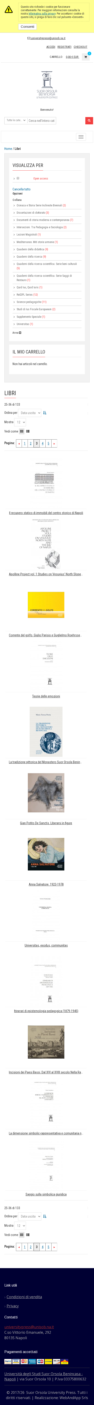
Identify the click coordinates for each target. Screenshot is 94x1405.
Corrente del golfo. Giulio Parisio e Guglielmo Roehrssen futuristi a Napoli (48, 635)
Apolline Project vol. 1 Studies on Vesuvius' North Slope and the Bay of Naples (48, 574)
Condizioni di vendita (24, 1296)
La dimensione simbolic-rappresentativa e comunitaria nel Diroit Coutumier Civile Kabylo (48, 1133)
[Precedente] (19, 443)
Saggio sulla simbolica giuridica (46, 1194)
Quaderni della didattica (30, 249)
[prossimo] (54, 443)
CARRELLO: (56, 57)
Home (8, 149)
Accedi (50, 47)
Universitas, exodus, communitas (46, 945)
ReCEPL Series (25, 294)
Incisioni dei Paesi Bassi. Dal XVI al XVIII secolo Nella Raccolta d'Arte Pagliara (48, 1072)
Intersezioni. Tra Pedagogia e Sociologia (40, 227)
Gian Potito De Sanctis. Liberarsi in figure (46, 823)
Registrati (64, 47)
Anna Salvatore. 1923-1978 (46, 884)
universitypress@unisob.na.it (47, 38)
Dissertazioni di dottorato (31, 212)
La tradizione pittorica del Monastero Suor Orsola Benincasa (47, 762)
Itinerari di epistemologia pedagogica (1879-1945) (46, 1011)
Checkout (80, 47)
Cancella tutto (22, 189)
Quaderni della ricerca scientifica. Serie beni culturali (47, 264)
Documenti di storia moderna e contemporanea (43, 220)
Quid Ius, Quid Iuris (28, 287)
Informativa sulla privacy (42, 13)
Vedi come (11, 431)
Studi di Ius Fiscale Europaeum (34, 309)
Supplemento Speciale (29, 316)
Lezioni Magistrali (27, 234)
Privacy (13, 1305)
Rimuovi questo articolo (18, 178)
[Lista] (28, 431)
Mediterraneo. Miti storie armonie (35, 242)
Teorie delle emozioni (46, 696)
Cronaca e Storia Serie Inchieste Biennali (39, 205)
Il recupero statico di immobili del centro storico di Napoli (46, 513)
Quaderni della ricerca (29, 256)
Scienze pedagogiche (29, 302)
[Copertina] (46, 482)
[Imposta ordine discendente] (44, 413)
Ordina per (10, 413)
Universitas (23, 324)
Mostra (8, 422)
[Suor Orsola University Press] (47, 84)
